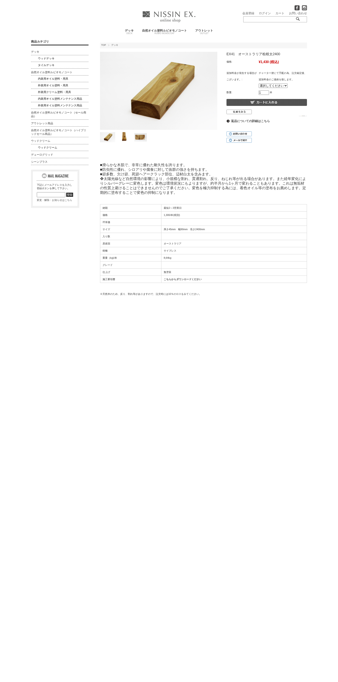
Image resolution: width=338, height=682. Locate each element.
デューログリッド (42, 154)
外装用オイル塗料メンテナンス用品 (60, 105)
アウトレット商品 (42, 123)
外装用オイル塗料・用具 (53, 85)
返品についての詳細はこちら (250, 121)
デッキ (129, 32)
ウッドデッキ (46, 58)
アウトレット (204, 32)
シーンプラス (39, 161)
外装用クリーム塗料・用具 (54, 92)
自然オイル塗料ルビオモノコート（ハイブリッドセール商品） (58, 132)
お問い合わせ (298, 13)
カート (279, 13)
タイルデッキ (46, 65)
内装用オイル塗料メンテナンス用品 (60, 98)
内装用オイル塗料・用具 (53, 78)
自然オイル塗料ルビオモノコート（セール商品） (58, 114)
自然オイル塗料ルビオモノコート (164, 32)
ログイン (265, 13)
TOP (103, 45)
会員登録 (248, 13)
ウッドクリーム (40, 140)
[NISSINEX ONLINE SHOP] (169, 21)
